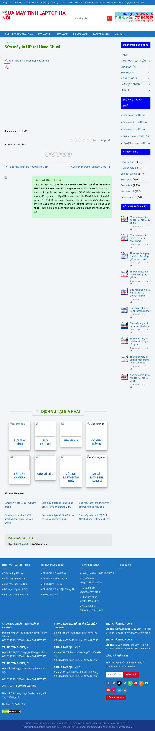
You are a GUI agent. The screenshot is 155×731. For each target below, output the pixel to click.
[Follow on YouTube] (108, 690)
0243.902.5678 (94, 582)
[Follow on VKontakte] (124, 690)
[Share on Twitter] (52, 154)
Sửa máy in (10, 43)
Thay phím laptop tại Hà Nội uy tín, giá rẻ (139, 274)
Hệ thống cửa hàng (49, 2)
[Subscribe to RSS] (141, 683)
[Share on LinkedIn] (69, 154)
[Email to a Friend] (58, 154)
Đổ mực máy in (129, 168)
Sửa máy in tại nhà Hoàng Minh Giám (28, 166)
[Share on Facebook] (47, 154)
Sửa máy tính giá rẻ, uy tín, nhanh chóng (140, 309)
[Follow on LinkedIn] (146, 683)
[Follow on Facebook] (108, 683)
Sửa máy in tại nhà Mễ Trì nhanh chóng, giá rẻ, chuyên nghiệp (19, 519)
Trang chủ (6, 2)
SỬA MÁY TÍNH (45, 34)
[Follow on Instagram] (113, 683)
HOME (6, 34)
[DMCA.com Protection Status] (11, 711)
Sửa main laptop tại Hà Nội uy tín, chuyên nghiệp (140, 292)
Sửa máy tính (127, 191)
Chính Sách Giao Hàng (54, 573)
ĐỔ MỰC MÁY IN (80, 34)
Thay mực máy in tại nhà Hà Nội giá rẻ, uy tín (139, 341)
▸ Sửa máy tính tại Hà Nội (134, 122)
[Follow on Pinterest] (135, 683)
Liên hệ (78, 2)
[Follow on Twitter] (124, 683)
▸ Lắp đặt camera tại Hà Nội (135, 143)
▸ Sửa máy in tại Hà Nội (133, 129)
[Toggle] (149, 61)
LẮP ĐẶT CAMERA (101, 34)
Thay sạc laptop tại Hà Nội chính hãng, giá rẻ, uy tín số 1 (140, 256)
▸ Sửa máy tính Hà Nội (13, 578)
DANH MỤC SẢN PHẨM (22, 34)
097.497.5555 (144, 14)
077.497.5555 (144, 17)
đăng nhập (23, 544)
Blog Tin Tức (32, 2)
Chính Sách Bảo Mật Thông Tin (59, 589)
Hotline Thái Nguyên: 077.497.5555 (129, 2)
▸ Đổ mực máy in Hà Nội (15, 589)
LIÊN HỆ (118, 34)
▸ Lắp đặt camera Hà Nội (15, 594)
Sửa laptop (126, 179)
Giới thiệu (19, 2)
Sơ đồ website (50, 594)
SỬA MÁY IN (62, 34)
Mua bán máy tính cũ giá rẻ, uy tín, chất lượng (139, 238)
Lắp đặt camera (129, 173)
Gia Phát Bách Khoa (77, 727)
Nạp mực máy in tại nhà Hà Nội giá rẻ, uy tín (140, 378)
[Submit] (109, 18)
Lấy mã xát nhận (116, 697)
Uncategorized (128, 197)
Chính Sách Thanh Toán (55, 578)
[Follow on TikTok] (119, 683)
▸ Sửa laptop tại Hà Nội (133, 115)
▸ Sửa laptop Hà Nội (12, 573)
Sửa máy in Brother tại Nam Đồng (89, 166)
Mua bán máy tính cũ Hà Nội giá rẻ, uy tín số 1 (140, 220)
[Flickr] (113, 690)
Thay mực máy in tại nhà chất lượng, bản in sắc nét (139, 359)
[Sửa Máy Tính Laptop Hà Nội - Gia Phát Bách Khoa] (35, 18)
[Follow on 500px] (119, 690)
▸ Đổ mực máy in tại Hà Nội (135, 136)
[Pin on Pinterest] (63, 154)
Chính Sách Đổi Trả (53, 584)
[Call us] (130, 683)
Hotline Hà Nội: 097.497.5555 (98, 2)
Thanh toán (67, 2)
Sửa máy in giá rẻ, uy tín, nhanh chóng (140, 325)
